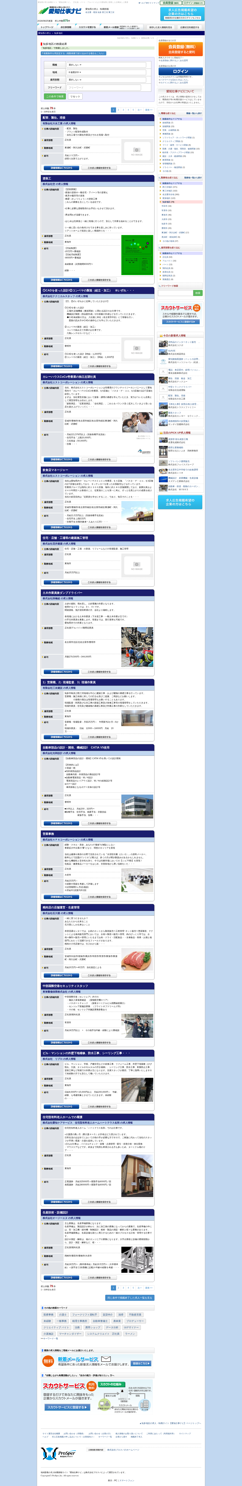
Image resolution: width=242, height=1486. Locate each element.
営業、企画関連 (169, 130)
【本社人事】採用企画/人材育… (183, 404)
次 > (140, 110)
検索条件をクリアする (172, 119)
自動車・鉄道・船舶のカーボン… (184, 486)
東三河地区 (167, 191)
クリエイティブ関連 (171, 141)
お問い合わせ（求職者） (74, 1433)
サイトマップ (185, 1433)
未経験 (47, 1321)
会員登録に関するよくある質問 (174, 60)
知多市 (164, 224)
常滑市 (164, 210)
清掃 (120, 1314)
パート (165, 264)
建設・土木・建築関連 (172, 156)
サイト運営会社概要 (51, 1433)
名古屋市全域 (168, 194)
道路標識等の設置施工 (179, 421)
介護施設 (49, 1333)
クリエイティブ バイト (56, 1327)
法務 (77, 1327)
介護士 (63, 1314)
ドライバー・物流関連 (172, 167)
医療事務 (49, 1314)
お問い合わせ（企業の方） (100, 1433)
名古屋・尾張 (91, 12)
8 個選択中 (74, 72)
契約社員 (166, 268)
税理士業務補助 (175, 447)
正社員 (165, 257)
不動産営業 (135, 1314)
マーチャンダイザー (70, 1333)
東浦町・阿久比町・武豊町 (173, 232)
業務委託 (166, 279)
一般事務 (62, 1321)
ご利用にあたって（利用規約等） (161, 1433)
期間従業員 (167, 276)
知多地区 (166, 202)
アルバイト (167, 261)
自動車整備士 (100, 1321)
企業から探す (121, 1437)
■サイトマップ (152, 3)
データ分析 (112, 1327)
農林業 (117, 1321)
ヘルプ (45, 1437)
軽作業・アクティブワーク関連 (176, 152)
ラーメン (130, 1333)
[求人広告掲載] (182, 13)
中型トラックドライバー (180, 387)
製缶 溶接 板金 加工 (181, 378)
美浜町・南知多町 (169, 237)
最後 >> (149, 110)
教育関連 (166, 160)
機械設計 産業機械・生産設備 (183, 478)
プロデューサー (135, 1321)
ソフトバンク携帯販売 (179, 461)
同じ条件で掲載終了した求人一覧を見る (130, 1297)
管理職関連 (167, 164)
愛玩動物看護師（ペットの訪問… (184, 359)
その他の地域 (168, 241)
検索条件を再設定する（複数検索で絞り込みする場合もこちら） (74, 53)
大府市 (164, 219)
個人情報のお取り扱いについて (129, 1433)
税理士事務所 (79, 1321)
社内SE (171, 351)
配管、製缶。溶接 (176, 395)
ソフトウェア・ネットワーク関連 (177, 137)
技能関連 (166, 126)
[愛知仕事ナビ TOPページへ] (60, 11)
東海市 (164, 215)
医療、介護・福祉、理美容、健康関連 (179, 149)
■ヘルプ (142, 3)
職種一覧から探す (194, 113)
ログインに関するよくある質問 (174, 83)
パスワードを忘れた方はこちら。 (175, 80)
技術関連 (166, 123)
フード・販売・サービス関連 (175, 145)
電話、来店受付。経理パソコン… (184, 370)
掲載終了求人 (136, 1437)
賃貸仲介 (108, 1314)
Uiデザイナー (131, 1327)
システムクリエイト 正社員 (103, 1333)
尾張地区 (166, 198)
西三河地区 (167, 187)
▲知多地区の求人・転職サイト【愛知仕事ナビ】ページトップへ (170, 1423)
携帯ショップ (92, 1327)
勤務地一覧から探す (193, 178)
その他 (165, 171)
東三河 (111, 12)
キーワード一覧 (50, 1338)
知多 (100, 12)
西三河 (105, 12)
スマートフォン (126, 1480)
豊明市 (164, 228)
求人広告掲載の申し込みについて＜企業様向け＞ (73, 1437)
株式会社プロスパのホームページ (123, 1450)
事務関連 (166, 134)
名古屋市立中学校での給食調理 (183, 469)
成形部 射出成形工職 (178, 439)
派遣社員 (166, 272)
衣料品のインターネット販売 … (184, 342)
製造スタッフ (174, 413)
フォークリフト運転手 (84, 1314)
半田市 (164, 206)
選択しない (74, 65)
